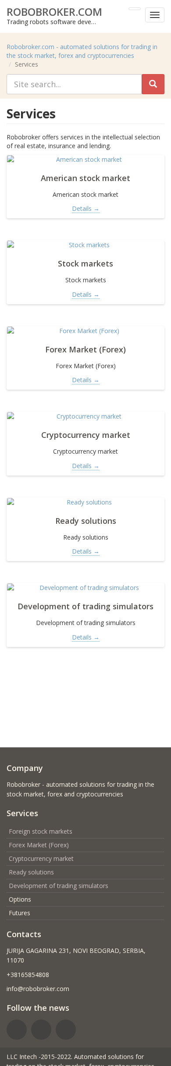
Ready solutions (31, 872)
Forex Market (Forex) (39, 845)
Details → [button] (86, 208)
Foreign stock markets (40, 831)
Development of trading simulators (58, 885)
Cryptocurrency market (41, 858)
